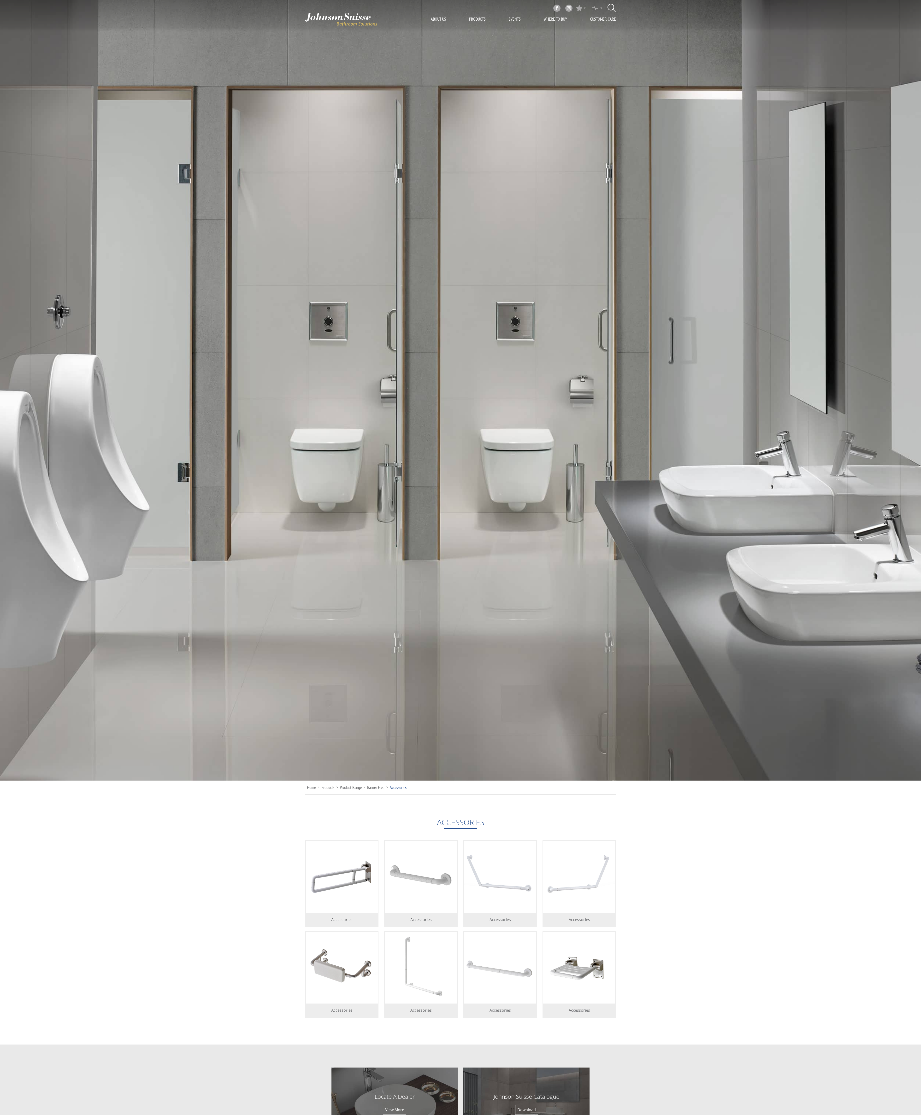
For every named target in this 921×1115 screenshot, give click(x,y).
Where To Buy (555, 19)
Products (477, 19)
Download (526, 1109)
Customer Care (603, 19)
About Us (438, 19)
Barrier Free (375, 787)
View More (394, 1109)
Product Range (351, 787)
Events (515, 19)
